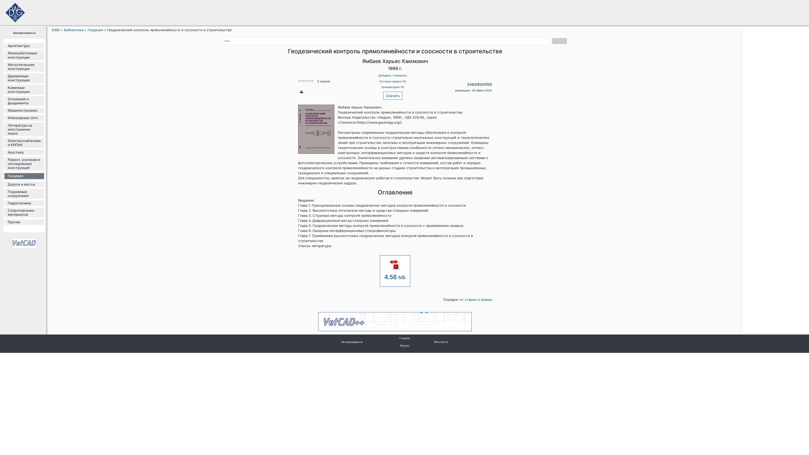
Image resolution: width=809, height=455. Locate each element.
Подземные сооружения (18, 194)
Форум (404, 345)
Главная (404, 338)
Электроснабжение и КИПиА (24, 143)
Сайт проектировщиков (10, 10)
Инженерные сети (23, 118)
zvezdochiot (479, 84)
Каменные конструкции (19, 90)
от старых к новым (476, 299)
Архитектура (18, 46)
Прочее (14, 222)
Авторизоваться (24, 33)
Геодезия (15, 176)
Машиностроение (22, 110)
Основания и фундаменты (18, 101)
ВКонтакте (441, 342)
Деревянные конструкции (19, 78)
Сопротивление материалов (21, 212)
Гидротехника (19, 203)
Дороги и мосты (21, 184)
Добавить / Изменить (393, 75)
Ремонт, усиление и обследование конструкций (24, 164)
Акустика (16, 152)
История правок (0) (393, 81)
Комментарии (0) (393, 87)
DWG (56, 30)
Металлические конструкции (21, 67)
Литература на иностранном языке (20, 129)
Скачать (393, 96)
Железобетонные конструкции (22, 55)
